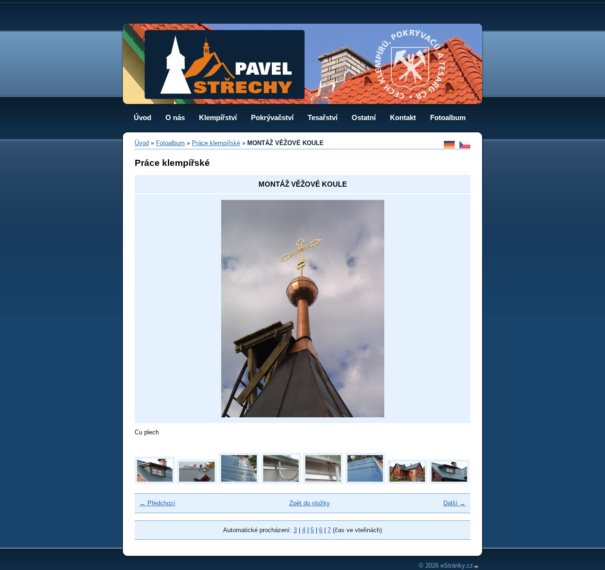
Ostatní (364, 117)
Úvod (142, 117)
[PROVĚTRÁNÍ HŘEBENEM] (197, 481)
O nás (175, 117)
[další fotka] (449, 308)
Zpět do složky (309, 503)
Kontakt (403, 117)
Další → (454, 503)
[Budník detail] (449, 481)
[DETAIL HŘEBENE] (365, 481)
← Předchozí (157, 503)
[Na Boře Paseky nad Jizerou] (407, 481)
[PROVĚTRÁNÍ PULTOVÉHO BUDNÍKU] (281, 481)
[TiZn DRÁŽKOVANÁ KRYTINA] (239, 481)
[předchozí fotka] (155, 308)
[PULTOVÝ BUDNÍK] (155, 481)
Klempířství (218, 117)
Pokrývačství (272, 117)
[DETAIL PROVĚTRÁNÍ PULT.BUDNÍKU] (323, 481)
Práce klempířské (216, 143)
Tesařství (322, 117)
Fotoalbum (448, 117)
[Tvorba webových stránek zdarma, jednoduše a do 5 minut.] (476, 566)
